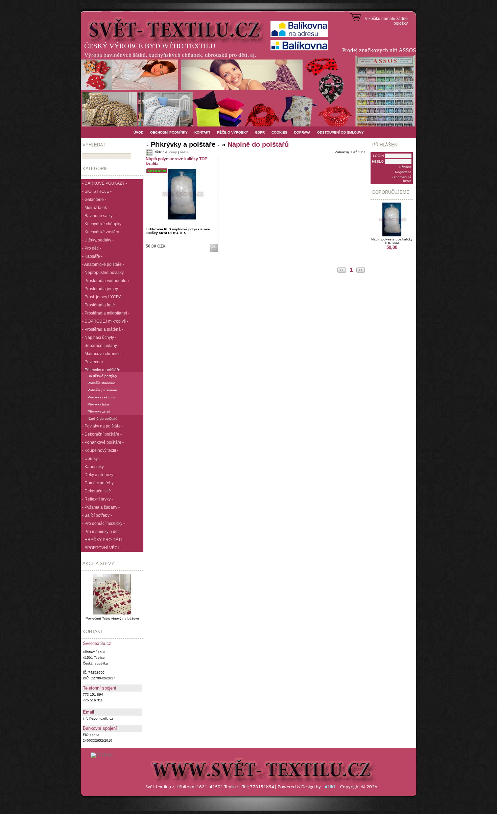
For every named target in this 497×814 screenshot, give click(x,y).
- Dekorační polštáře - (102, 434)
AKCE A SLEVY (98, 563)
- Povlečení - (93, 361)
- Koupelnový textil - (100, 450)
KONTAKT (202, 132)
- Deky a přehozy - (99, 474)
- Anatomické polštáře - (103, 264)
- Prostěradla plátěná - (102, 329)
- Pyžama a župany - (101, 507)
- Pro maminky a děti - (102, 531)
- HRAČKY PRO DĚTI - (103, 539)
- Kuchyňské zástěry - (101, 232)
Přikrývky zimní (99, 411)
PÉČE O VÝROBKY (232, 132)
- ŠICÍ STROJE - (97, 191)
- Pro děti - (91, 248)
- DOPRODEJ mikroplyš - (105, 321)
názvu (184, 152)
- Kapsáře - (92, 256)
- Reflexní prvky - (97, 499)
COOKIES (279, 132)
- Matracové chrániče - (102, 353)
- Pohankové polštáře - (103, 442)
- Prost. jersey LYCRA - (103, 297)
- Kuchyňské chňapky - (103, 224)
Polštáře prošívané (102, 390)
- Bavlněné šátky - (98, 215)
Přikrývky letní (98, 404)
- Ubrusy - (91, 458)
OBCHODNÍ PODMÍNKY (169, 132)
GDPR (260, 132)
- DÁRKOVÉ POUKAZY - (104, 183)
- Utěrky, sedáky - (98, 240)
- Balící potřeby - (97, 515)
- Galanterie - (94, 199)
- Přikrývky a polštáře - (102, 370)
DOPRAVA (302, 132)
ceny (173, 152)
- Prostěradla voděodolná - (106, 280)
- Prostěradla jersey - (101, 288)
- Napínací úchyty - (99, 337)
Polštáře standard (101, 383)
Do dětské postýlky (102, 376)
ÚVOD (138, 132)
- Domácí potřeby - (99, 483)
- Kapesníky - (94, 466)
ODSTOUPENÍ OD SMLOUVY (340, 132)
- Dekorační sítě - (97, 491)
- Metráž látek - (95, 207)
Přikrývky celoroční (102, 397)
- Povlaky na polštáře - (102, 426)
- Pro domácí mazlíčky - (103, 523)
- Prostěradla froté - (99, 305)
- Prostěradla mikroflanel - (105, 313)
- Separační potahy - (100, 345)
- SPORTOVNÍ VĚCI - (101, 547)
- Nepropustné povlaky (103, 272)
